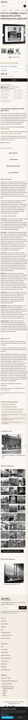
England (14, 409)
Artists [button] (11, 10)
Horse (12, 406)
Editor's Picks (4, 624)
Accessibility (4, 643)
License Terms (4, 661)
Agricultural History (5, 423)
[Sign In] (25, 2)
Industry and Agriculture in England (15, 422)
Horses (10, 404)
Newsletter (3, 666)
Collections (17, 10)
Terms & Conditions (6, 658)
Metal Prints (4, 664)
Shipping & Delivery (5, 655)
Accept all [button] (7, 717)
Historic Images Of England (6, 148)
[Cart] (22, 2)
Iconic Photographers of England (15, 418)
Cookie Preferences (6, 669)
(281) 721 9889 (6, 678)
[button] (14, 715)
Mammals (8, 406)
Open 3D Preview (15, 57)
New (2, 629)
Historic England (5, 411)
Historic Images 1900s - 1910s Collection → (12, 551)
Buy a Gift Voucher (5, 638)
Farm (7, 404)
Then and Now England (13, 411)
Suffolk (17, 409)
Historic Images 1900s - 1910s (12, 584)
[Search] (24, 6)
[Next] (25, 35)
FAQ (2, 646)
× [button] (26, 708)
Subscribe (22, 607)
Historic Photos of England (14, 414)
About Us (3, 618)
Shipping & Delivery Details (15, 133)
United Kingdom (9, 409)
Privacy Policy (4, 649)
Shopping (20, 411)
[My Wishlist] (18, 2)
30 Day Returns (10, 139)
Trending (3, 626)
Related (13, 404)
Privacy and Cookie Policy (8, 713)
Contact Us (4, 675)
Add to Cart (14, 80)
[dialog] (14, 713)
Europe (3, 409)
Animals (3, 404)
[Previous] (2, 35)
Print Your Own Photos (6, 635)
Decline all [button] (20, 717)
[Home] (5, 2)
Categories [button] (4, 10)
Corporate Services (5, 632)
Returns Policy (4, 652)
